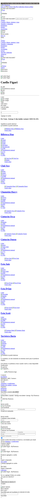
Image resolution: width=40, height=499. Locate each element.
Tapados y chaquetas (7, 24)
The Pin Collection (18, 7)
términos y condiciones (12, 441)
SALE (11, 7)
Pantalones (4, 25)
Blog (31, 7)
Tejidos (3, 20)
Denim (3, 27)
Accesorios (4, 29)
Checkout (3, 470)
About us (27, 7)
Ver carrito (4, 461)
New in (3, 7)
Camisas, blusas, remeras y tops (10, 22)
